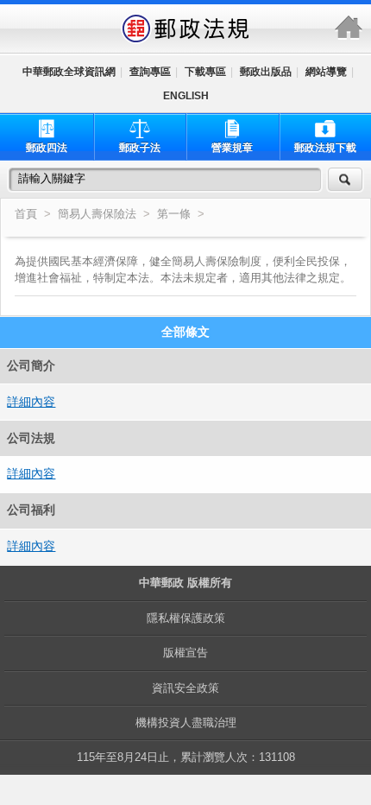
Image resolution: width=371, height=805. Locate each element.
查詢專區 (150, 72)
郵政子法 (139, 148)
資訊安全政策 (185, 687)
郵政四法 (46, 148)
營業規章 (232, 148)
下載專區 (205, 72)
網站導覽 (326, 72)
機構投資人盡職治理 (185, 722)
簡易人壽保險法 (97, 214)
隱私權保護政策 (186, 618)
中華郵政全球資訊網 (69, 72)
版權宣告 (185, 652)
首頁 (26, 214)
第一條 (175, 214)
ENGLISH (186, 96)
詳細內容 (31, 402)
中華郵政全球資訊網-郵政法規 (185, 28)
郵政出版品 (266, 72)
